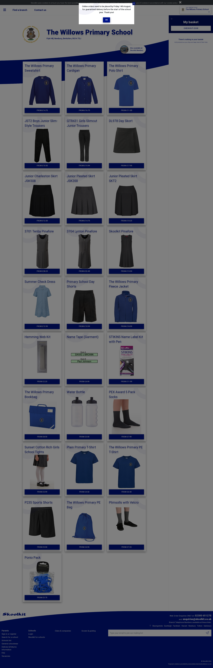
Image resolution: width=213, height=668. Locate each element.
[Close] (133, 3)
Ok (106, 20)
